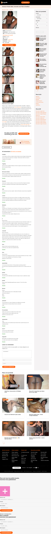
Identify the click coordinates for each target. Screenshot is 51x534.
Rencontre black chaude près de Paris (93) (43, 39)
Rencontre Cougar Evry (40, 118)
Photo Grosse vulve (15, 455)
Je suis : (37, 13)
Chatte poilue (10, 39)
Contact (34, 467)
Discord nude (33, 458)
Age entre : (38, 20)
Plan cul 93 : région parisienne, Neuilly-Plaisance (43, 44)
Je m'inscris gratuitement (6, 510)
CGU (38, 467)
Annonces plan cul (5, 452)
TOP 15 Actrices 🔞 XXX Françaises (25, 142)
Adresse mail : (2, 497)
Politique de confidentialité (37, 471)
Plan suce (4, 457)
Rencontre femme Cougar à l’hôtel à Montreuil (43, 87)
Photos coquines (15, 452)
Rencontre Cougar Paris (40, 111)
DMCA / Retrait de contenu (28, 471)
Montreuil (19, 107)
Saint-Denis (38, 105)
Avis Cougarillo (29, 467)
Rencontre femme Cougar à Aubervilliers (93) (43, 65)
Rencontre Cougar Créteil (40, 116)
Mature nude (23, 458)
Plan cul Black (43, 454)
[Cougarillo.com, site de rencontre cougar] (4, 3)
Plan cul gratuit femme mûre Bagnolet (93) (42, 82)
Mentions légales (44, 471)
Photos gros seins (15, 454)
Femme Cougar (5, 454)
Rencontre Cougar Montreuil (41, 119)
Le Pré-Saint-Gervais (39, 102)
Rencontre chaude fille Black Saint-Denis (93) (43, 55)
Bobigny (37, 103)
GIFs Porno (23, 460)
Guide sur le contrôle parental (8, 471)
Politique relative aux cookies (18, 471)
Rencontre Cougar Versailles (41, 122)
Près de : (37, 27)
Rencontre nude (5, 455)
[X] (36, 468)
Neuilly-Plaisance (39, 100)
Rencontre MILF (44, 452)
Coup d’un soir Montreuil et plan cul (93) (13, 414)
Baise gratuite (43, 455)
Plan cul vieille (33, 454)
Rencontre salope (34, 452)
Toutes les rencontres (45, 460)
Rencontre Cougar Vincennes (41, 123)
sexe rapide (4, 121)
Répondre (3, 168)
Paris (15, 107)
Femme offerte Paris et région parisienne (42, 70)
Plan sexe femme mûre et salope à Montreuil (43, 49)
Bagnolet (37, 99)
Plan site (24, 467)
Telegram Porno (5, 459)
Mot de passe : (3, 505)
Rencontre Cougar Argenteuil (41, 112)
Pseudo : (1, 501)
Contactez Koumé (9, 45)
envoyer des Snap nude (25, 124)
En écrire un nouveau (16, 151)
